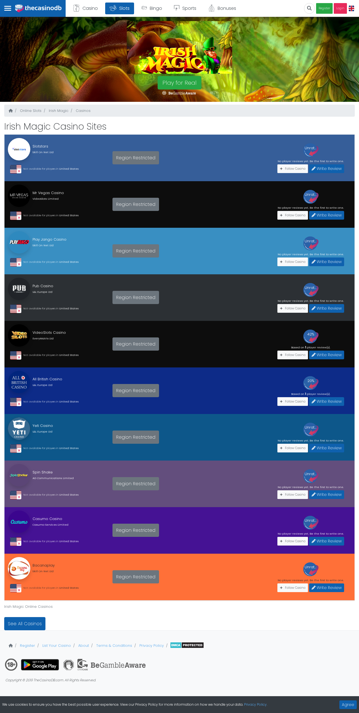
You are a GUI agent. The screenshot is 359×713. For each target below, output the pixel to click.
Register (324, 8)
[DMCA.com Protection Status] (187, 645)
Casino (90, 8)
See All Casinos (25, 623)
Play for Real (179, 83)
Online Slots (30, 110)
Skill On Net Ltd (43, 152)
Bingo (156, 8)
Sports (189, 8)
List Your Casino (56, 645)
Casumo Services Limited (50, 524)
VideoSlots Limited (46, 199)
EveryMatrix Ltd (43, 338)
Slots (124, 8)
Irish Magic (58, 110)
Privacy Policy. (255, 704)
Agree (348, 704)
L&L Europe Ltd (42, 292)
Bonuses (227, 8)
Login (340, 8)
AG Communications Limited (53, 478)
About (83, 645)
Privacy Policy (151, 645)
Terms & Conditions (113, 645)
